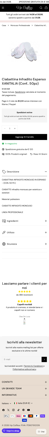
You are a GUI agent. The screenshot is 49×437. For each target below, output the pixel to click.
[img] (24, 291)
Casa (4, 25)
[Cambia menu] (2, 7)
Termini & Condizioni (33, 366)
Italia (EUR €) (24, 403)
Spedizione (20, 92)
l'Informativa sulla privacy (24, 369)
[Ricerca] (40, 7)
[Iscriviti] (44, 359)
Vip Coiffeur (14, 425)
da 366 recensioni (24, 295)
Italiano (5, 403)
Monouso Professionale (20, 25)
